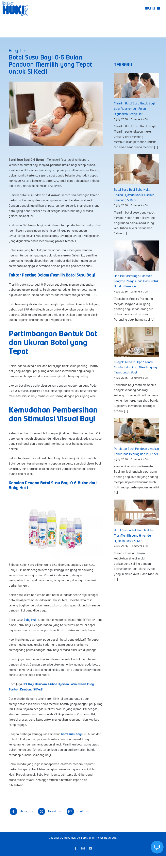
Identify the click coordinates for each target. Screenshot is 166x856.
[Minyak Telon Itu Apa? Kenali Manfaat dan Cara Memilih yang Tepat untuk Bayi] (136, 342)
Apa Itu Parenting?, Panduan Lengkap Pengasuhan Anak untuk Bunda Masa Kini (136, 281)
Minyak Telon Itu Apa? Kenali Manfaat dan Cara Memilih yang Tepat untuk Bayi (135, 367)
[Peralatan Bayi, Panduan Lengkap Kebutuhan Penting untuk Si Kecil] (136, 430)
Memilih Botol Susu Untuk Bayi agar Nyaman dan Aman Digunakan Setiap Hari (134, 109)
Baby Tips (18, 51)
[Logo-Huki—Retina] (15, 2)
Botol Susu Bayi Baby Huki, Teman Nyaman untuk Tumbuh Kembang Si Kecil (134, 195)
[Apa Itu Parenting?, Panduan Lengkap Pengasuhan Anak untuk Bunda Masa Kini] (136, 255)
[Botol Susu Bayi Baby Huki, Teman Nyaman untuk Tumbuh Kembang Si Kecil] (136, 169)
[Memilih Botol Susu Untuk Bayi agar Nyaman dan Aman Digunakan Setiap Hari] (136, 85)
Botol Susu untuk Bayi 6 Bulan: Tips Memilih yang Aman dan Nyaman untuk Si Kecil (134, 536)
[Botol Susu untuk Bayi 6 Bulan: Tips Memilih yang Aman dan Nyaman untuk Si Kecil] (136, 512)
